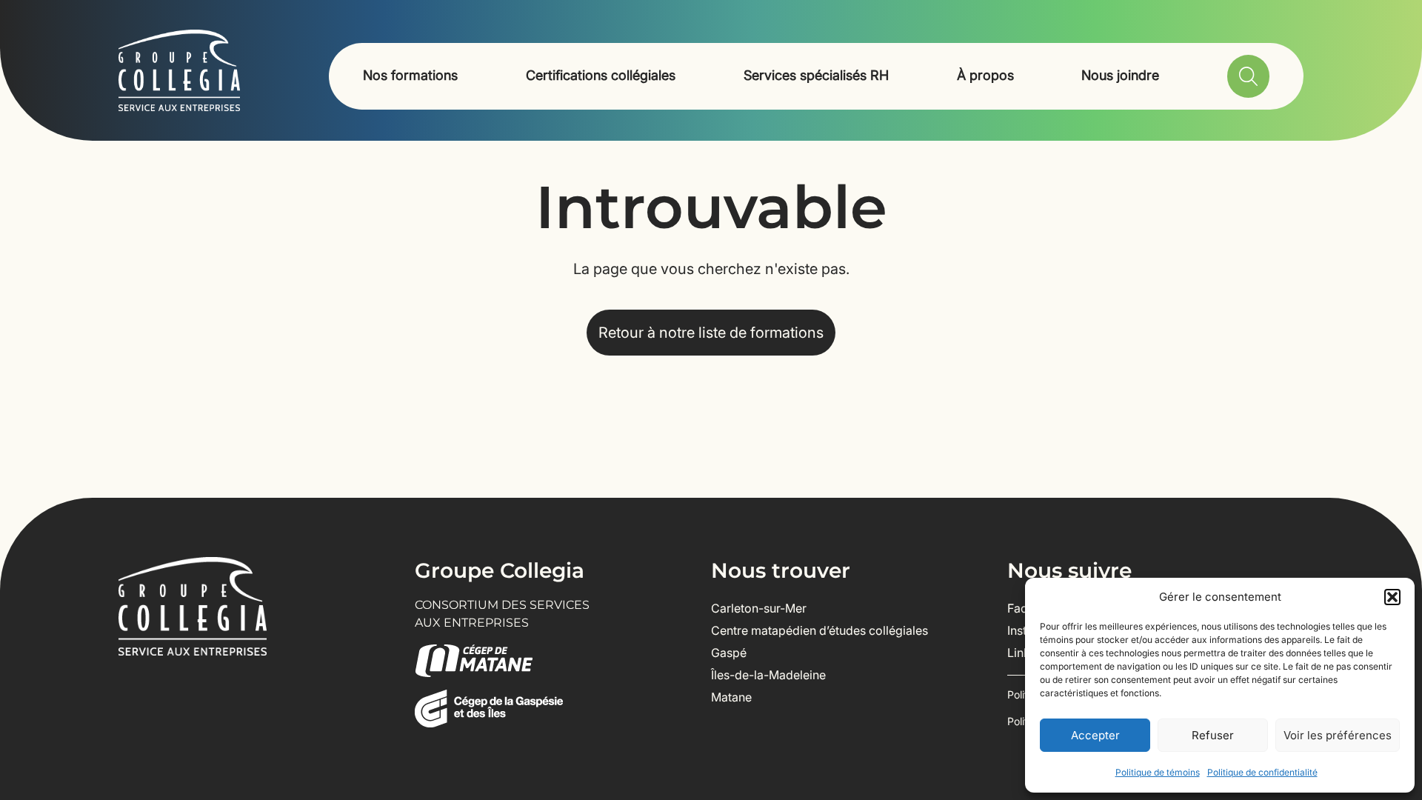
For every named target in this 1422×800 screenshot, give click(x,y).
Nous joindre (1120, 75)
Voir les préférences (1338, 735)
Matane (731, 697)
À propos (985, 75)
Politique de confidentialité (1262, 772)
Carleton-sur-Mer (759, 608)
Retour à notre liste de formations (711, 332)
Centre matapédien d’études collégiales (819, 630)
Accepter (1095, 735)
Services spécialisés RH (816, 75)
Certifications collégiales (600, 75)
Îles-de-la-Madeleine (768, 674)
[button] (1392, 597)
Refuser (1213, 735)
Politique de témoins (1157, 772)
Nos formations (410, 75)
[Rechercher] (1248, 76)
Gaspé (729, 652)
